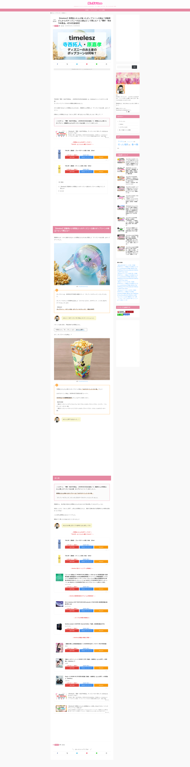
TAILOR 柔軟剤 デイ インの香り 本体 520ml (78, 166)
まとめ (62, 191)
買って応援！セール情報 (125, 130)
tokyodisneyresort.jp (83, 286)
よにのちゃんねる (123, 127)
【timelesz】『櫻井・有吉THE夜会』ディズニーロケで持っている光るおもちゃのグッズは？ (88, 132)
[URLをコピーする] (106, 64)
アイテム (122, 141)
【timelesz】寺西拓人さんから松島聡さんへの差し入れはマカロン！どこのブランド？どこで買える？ (88, 706)
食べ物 (62, 25)
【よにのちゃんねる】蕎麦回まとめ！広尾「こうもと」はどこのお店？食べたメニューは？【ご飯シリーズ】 (127, 298)
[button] (57, 64)
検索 (134, 67)
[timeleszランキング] (121, 312)
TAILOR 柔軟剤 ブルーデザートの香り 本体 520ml (79, 150)
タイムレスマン (131, 141)
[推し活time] (95, 3)
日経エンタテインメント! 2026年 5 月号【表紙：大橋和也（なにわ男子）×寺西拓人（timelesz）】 (86, 660)
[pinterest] (129, 111)
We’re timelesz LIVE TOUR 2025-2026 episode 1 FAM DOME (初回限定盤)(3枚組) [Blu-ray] (86, 603)
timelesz (56, 25)
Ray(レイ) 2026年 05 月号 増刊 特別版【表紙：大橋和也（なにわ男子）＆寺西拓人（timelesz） (86, 677)
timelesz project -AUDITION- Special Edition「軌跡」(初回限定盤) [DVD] (84, 624)
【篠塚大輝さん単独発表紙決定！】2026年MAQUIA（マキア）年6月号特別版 (85, 643)
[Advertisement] (82, 85)
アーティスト (122, 121)
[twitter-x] (127, 111)
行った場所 (124, 144)
